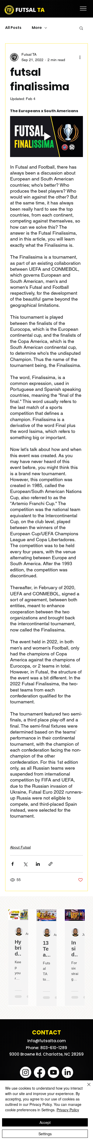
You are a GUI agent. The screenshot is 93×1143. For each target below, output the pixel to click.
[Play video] (46, 136)
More (37, 27)
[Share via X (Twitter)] (25, 863)
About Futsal (20, 847)
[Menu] (83, 8)
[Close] (86, 1087)
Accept (45, 1122)
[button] (81, 28)
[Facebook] (39, 1072)
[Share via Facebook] (12, 863)
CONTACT (46, 1033)
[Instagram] (25, 1072)
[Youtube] (53, 1072)
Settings (45, 1133)
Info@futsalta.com (46, 1040)
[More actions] (80, 57)
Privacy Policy (68, 1109)
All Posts (13, 27)
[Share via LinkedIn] (37, 863)
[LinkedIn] (67, 1072)
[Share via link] (50, 863)
